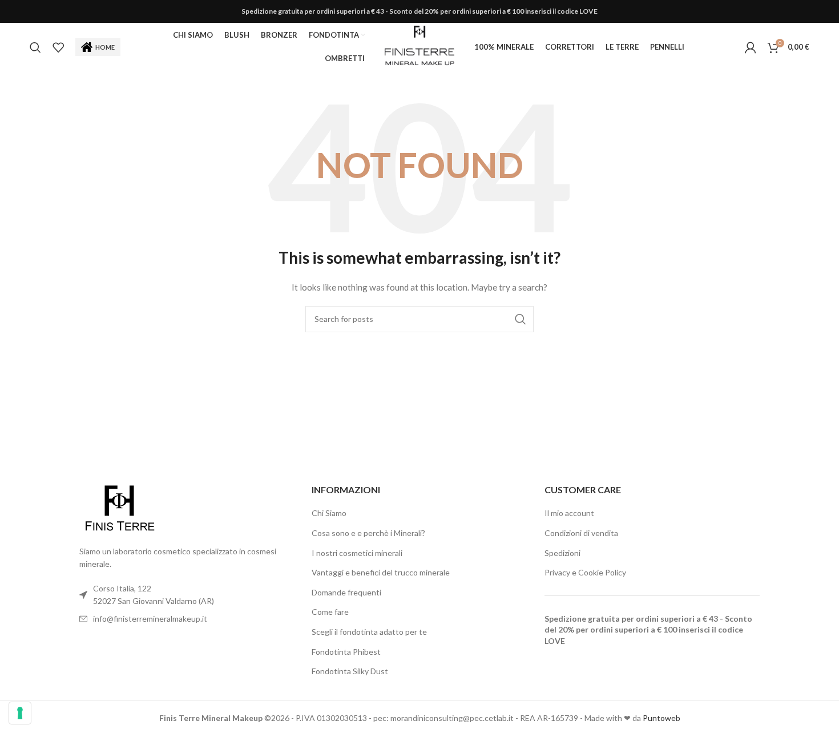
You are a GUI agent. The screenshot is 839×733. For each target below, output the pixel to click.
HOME (105, 47)
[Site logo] (419, 46)
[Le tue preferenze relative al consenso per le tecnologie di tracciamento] (20, 713)
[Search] (35, 47)
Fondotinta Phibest (346, 652)
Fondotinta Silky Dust (350, 671)
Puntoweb (661, 718)
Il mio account (569, 513)
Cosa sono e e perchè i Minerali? (368, 533)
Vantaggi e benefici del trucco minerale (381, 572)
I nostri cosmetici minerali (357, 553)
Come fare (330, 612)
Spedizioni (562, 553)
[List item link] (187, 619)
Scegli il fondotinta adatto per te (369, 632)
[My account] (750, 47)
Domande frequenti (346, 592)
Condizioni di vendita (581, 533)
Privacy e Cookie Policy (585, 572)
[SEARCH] (520, 319)
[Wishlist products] (58, 47)
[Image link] (119, 508)
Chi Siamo (329, 513)
